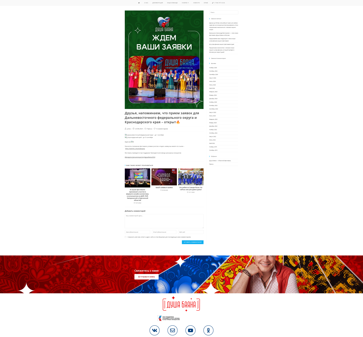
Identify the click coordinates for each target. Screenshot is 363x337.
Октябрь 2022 (213, 133)
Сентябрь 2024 (213, 74)
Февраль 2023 (213, 119)
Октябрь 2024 (213, 71)
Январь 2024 (213, 95)
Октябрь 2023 (213, 105)
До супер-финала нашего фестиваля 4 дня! (221, 44)
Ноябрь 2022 (213, 129)
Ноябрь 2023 (213, 102)
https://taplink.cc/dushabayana (135, 149)
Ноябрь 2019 (213, 147)
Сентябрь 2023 (213, 109)
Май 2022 (212, 143)
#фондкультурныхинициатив (134, 157)
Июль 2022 (212, 140)
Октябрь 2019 (213, 150)
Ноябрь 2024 (213, 67)
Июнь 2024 (212, 85)
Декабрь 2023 (213, 98)
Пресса (149, 129)
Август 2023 (212, 112)
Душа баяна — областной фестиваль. (220, 160)
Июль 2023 (212, 116)
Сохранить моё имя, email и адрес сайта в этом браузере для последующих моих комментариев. (159, 237)
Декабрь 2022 (213, 126)
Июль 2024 (212, 81)
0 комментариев (162, 129)
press (129, 129)
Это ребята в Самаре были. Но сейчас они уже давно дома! (190, 188)
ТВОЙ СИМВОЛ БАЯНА (164, 188)
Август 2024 (212, 78)
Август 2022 (212, 136)
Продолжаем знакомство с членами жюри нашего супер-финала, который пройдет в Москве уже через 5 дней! (221, 50)
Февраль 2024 (213, 92)
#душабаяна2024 (149, 157)
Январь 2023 (213, 123)
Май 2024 (212, 88)
